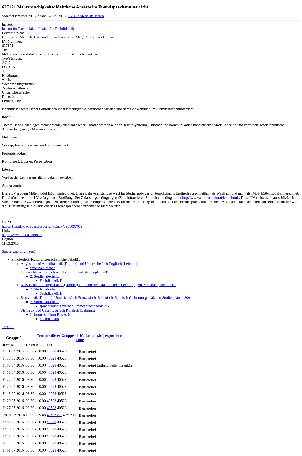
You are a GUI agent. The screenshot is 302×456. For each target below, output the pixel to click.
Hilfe (80, 340)
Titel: (5, 50)
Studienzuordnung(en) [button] (18, 251)
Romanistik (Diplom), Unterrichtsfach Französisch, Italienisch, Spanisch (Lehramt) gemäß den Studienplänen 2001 (106, 298)
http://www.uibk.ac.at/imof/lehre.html (210, 198)
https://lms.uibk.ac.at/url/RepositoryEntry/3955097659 (42, 226)
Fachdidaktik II (51, 281)
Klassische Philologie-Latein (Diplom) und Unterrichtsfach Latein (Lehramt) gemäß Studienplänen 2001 (98, 285)
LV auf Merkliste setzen (86, 16)
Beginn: (8, 239)
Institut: (7, 24)
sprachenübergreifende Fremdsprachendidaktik (74, 306)
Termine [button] (8, 327)
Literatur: (9, 169)
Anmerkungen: (13, 185)
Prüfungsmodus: (14, 153)
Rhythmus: (10, 75)
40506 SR (54, 415)
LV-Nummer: (12, 41)
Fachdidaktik (49, 319)
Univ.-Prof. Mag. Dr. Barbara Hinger (29, 37)
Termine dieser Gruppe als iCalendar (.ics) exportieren (80, 336)
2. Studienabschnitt (44, 276)
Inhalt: (6, 117)
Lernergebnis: (12, 101)
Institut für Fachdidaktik (20, 29)
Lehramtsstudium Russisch (50, 315)
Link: (6, 231)
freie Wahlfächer (42, 268)
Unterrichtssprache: (16, 92)
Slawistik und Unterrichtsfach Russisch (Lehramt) (58, 310)
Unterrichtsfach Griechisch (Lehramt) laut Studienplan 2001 (65, 272)
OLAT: (7, 222)
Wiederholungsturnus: (18, 84)
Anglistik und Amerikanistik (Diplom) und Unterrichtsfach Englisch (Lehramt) (79, 264)
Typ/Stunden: (12, 58)
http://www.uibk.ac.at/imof (22, 235)
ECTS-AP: (10, 67)
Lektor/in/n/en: (13, 33)
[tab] (151, 251)
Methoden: (10, 137)
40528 (51, 351)
